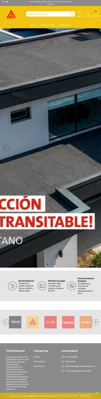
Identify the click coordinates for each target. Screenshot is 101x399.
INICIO (33, 25)
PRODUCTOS (47, 25)
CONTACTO (65, 25)
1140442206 (70, 361)
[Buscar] (72, 14)
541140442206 (71, 357)
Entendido (86, 396)
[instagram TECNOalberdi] (3, 2)
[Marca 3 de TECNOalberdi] (50, 322)
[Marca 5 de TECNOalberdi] (86, 322)
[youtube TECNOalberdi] (7, 2)
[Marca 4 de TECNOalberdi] (68, 322)
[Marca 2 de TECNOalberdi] (33, 322)
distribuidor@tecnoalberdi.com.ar (80, 366)
